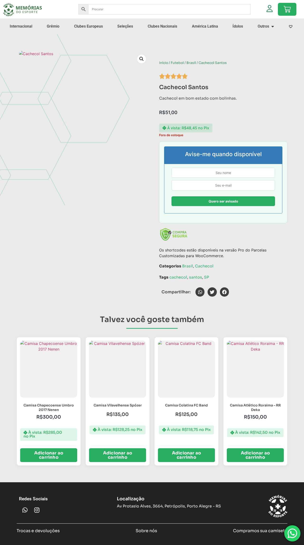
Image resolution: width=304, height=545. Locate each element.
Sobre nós (146, 530)
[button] (141, 59)
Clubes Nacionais (162, 26)
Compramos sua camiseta (260, 530)
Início (163, 63)
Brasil (191, 63)
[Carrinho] (287, 9)
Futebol (177, 63)
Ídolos (238, 26)
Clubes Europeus (88, 26)
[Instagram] (37, 510)
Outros (263, 26)
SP (206, 277)
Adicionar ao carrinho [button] (48, 455)
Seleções (125, 26)
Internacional (21, 26)
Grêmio (53, 26)
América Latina (205, 26)
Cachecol (204, 266)
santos (195, 277)
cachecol (178, 277)
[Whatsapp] (25, 510)
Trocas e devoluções (38, 530)
